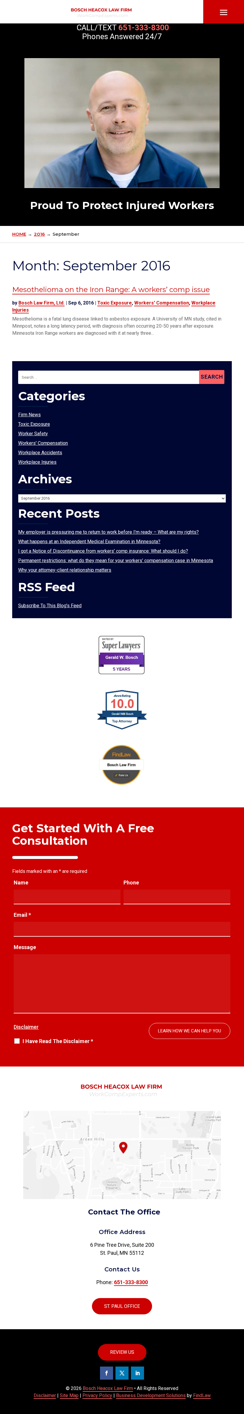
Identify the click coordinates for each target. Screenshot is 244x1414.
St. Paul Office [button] (122, 1306)
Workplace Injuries (37, 462)
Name (21, 882)
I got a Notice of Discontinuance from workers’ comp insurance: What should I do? (103, 551)
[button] (224, 12)
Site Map (69, 1395)
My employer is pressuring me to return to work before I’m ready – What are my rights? (108, 532)
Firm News (29, 414)
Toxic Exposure (114, 303)
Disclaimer (26, 1027)
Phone (131, 882)
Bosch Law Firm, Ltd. (41, 303)
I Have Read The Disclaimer (58, 1041)
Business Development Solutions (151, 1395)
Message (25, 947)
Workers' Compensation (161, 303)
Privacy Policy (97, 1395)
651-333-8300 (143, 27)
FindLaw (202, 1395)
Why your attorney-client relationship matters (64, 570)
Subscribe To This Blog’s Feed (50, 605)
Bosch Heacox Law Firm (108, 1388)
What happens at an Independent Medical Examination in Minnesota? (89, 541)
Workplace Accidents (40, 452)
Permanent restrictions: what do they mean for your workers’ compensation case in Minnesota (115, 560)
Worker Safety (33, 433)
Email (22, 915)
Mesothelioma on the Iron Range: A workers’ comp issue (111, 289)
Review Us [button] (122, 1352)
